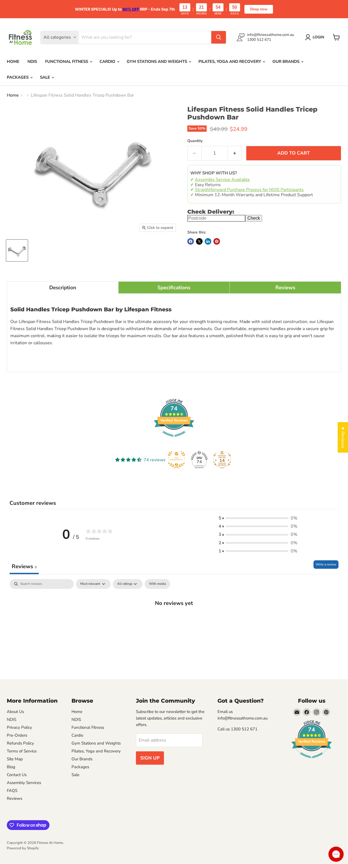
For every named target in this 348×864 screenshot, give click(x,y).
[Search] (218, 37)
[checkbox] (157, 584)
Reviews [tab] (24, 566)
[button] (258, 518)
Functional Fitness (67, 61)
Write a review (326, 564)
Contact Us (17, 774)
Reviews (14, 798)
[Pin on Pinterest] (216, 241)
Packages (18, 77)
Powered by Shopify (23, 848)
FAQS (12, 790)
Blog (11, 767)
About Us (15, 711)
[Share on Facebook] (190, 241)
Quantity (195, 141)
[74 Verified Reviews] (174, 439)
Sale (45, 77)
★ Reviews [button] (343, 437)
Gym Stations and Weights (157, 61)
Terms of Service (22, 751)
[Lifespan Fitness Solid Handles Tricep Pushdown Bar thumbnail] (17, 250)
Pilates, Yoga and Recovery (230, 61)
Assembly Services (24, 782)
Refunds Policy (20, 743)
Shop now (259, 9)
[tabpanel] (174, 621)
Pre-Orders (17, 735)
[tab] (63, 287)
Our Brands (286, 61)
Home (13, 61)
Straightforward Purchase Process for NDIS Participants (249, 190)
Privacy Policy (19, 727)
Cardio (108, 61)
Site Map (15, 759)
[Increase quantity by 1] (235, 153)
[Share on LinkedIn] (208, 241)
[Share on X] (199, 241)
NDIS (32, 61)
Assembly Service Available (222, 180)
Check (253, 218)
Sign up (150, 758)
